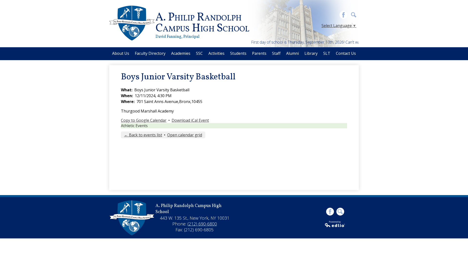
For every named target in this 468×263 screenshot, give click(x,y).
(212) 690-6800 (202, 224)
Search (354, 15)
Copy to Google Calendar (143, 120)
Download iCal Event (190, 120)
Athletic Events (134, 125)
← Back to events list (143, 135)
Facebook (343, 15)
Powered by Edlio (335, 224)
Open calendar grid (184, 135)
